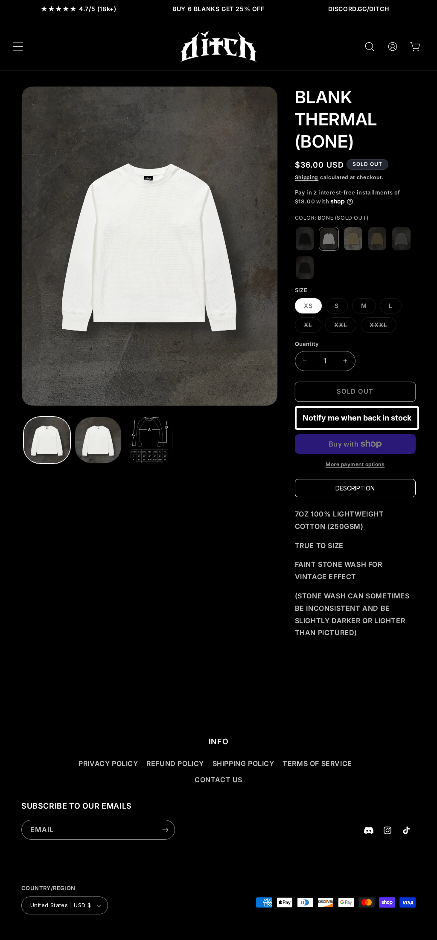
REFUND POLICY (175, 763)
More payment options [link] (355, 464)
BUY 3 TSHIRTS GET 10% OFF (210, 8)
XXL (345, 327)
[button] (18, 46)
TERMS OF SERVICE (317, 763)
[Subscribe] (165, 830)
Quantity (307, 343)
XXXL (383, 327)
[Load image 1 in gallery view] (46, 440)
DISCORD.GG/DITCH (358, 8)
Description (355, 488)
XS (313, 307)
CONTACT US (218, 779)
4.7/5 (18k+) (79, 8)
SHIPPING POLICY (243, 763)
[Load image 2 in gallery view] (98, 440)
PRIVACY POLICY (108, 763)
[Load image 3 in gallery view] (149, 440)
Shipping (307, 177)
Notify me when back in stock (357, 417)
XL (312, 327)
